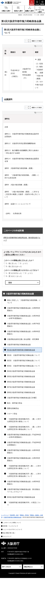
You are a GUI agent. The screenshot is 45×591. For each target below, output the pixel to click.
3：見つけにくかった (14, 276)
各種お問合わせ (28, 567)
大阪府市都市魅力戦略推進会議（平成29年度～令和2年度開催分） (24, 436)
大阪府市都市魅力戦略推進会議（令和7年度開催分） (23, 325)
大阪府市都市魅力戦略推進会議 (20, 294)
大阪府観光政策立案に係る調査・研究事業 (23, 339)
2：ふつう (24, 263)
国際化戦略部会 (13, 408)
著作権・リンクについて (10, 526)
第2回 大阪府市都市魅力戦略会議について (23, 360)
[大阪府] (11, 2)
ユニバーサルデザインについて (12, 529)
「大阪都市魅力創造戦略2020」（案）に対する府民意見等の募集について (24, 420)
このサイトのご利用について (12, 522)
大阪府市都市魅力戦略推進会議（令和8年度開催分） (23, 309)
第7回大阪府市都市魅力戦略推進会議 (21, 387)
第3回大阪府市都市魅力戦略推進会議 (21, 497)
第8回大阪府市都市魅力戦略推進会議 (21, 392)
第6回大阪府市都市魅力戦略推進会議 (21, 382)
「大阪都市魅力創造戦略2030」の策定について (24, 504)
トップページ (5, 515)
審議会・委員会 (24, 515)
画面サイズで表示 (37, 41)
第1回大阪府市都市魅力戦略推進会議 (21, 350)
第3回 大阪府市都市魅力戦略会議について (23, 366)
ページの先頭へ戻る (41, 544)
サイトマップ (7, 536)
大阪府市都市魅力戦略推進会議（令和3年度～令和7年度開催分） (23, 317)
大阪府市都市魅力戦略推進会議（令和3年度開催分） (23, 451)
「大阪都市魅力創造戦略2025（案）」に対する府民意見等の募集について (24, 467)
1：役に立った (11, 263)
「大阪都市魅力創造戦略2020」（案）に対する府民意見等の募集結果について (24, 428)
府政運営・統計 (14, 515)
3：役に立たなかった (14, 266)
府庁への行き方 (6, 567)
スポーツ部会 (12, 414)
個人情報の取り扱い (9, 533)
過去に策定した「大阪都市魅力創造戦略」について (24, 301)
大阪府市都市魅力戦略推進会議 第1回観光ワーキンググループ (23, 490)
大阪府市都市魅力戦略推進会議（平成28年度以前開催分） (24, 444)
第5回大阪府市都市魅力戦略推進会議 (21, 376)
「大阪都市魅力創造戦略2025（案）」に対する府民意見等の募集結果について (24, 475)
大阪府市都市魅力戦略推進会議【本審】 (22, 398)
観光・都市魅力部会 (14, 403)
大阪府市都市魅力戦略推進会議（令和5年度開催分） (23, 483)
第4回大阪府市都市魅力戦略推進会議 (21, 371)
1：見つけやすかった (14, 273)
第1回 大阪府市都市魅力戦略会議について (23, 355)
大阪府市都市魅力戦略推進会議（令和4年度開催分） (23, 459)
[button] (31, 2)
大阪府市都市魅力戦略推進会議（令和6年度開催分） (23, 333)
